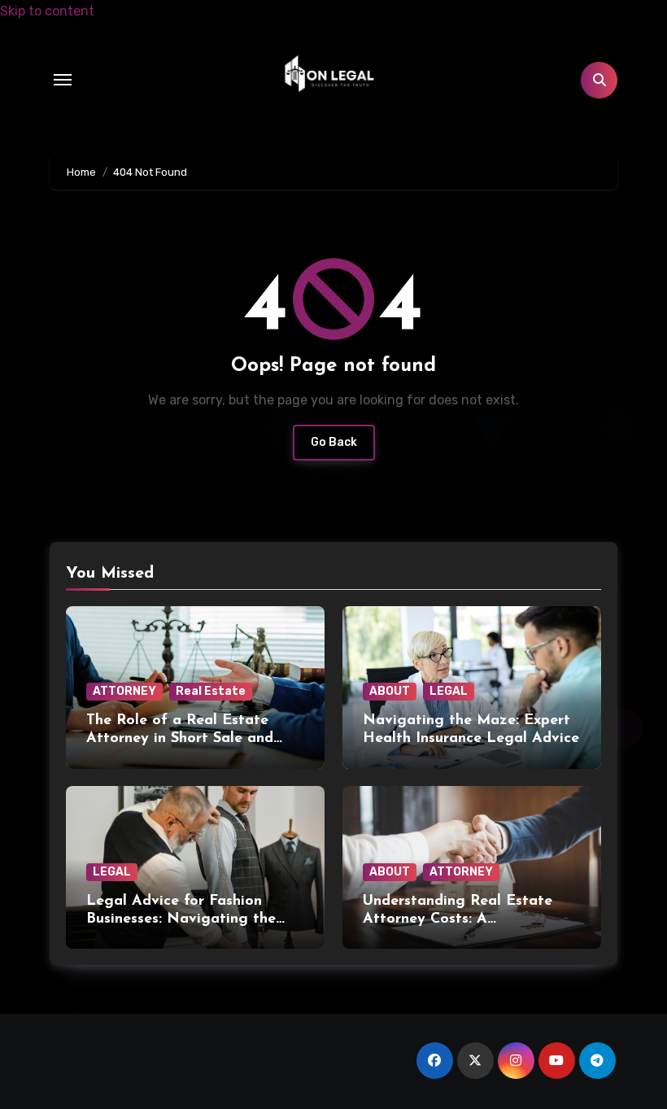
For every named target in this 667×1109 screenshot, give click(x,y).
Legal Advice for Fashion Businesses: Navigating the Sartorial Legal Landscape (181, 919)
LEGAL (448, 691)
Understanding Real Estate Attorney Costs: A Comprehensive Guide (457, 919)
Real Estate (211, 691)
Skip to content (47, 11)
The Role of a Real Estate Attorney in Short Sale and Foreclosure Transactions (179, 738)
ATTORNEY (124, 691)
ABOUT (389, 691)
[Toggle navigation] (63, 80)
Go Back (334, 442)
